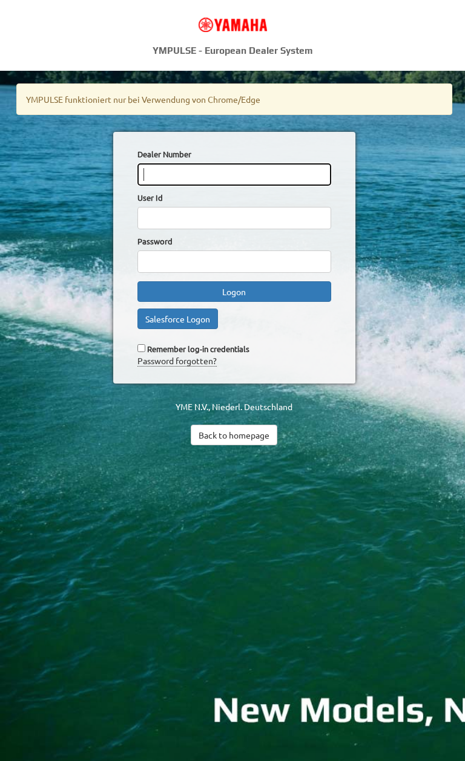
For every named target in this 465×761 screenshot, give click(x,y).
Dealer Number (164, 154)
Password (155, 241)
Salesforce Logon (177, 318)
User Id (150, 197)
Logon (234, 291)
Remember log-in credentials (198, 349)
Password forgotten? (177, 360)
